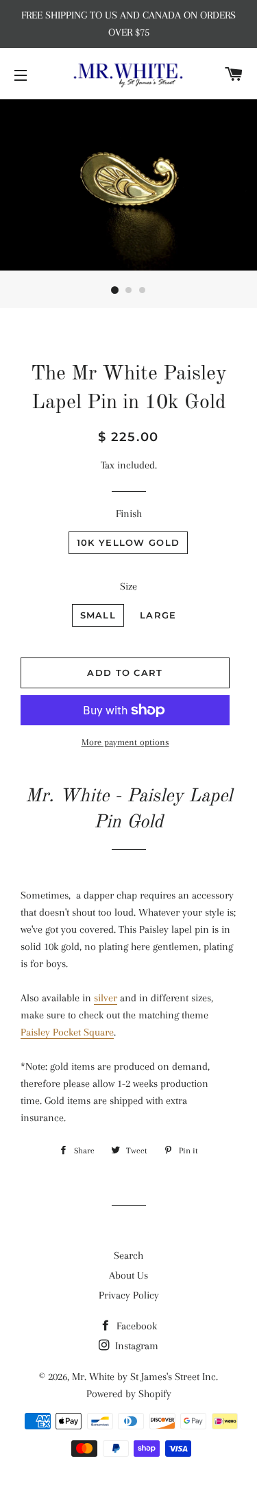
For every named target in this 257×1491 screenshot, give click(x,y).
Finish (129, 514)
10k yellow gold (128, 542)
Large (158, 615)
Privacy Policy (129, 1295)
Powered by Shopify (128, 1394)
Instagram (135, 1346)
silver (105, 998)
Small (98, 615)
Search (128, 1255)
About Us (128, 1275)
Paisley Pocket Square (67, 1032)
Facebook (135, 1326)
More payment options (125, 742)
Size (128, 586)
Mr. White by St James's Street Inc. (145, 1376)
